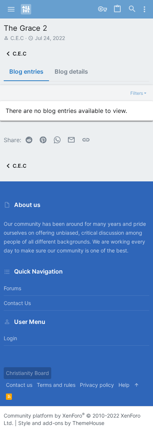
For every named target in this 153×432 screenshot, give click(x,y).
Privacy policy (97, 385)
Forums (12, 288)
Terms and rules (56, 385)
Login (10, 338)
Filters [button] (136, 93)
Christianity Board (27, 373)
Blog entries (26, 71)
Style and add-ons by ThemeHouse (61, 423)
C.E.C (17, 38)
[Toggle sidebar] (144, 9)
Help (124, 385)
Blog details (71, 71)
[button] (11, 9)
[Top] (136, 385)
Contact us (17, 303)
